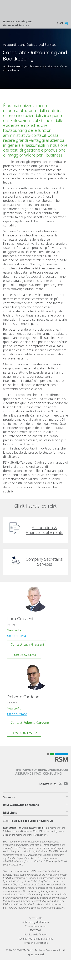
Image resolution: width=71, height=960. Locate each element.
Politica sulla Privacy (35, 934)
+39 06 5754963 (25, 655)
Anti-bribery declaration (35, 922)
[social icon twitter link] (60, 783)
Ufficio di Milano (17, 714)
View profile (14, 630)
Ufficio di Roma (16, 636)
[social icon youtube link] (65, 783)
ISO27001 (35, 930)
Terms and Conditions (35, 942)
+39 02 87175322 (25, 733)
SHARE (60, 23)
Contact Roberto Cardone (30, 722)
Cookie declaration (35, 926)
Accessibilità (35, 918)
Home (7, 21)
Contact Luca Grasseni (27, 644)
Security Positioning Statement (35, 938)
